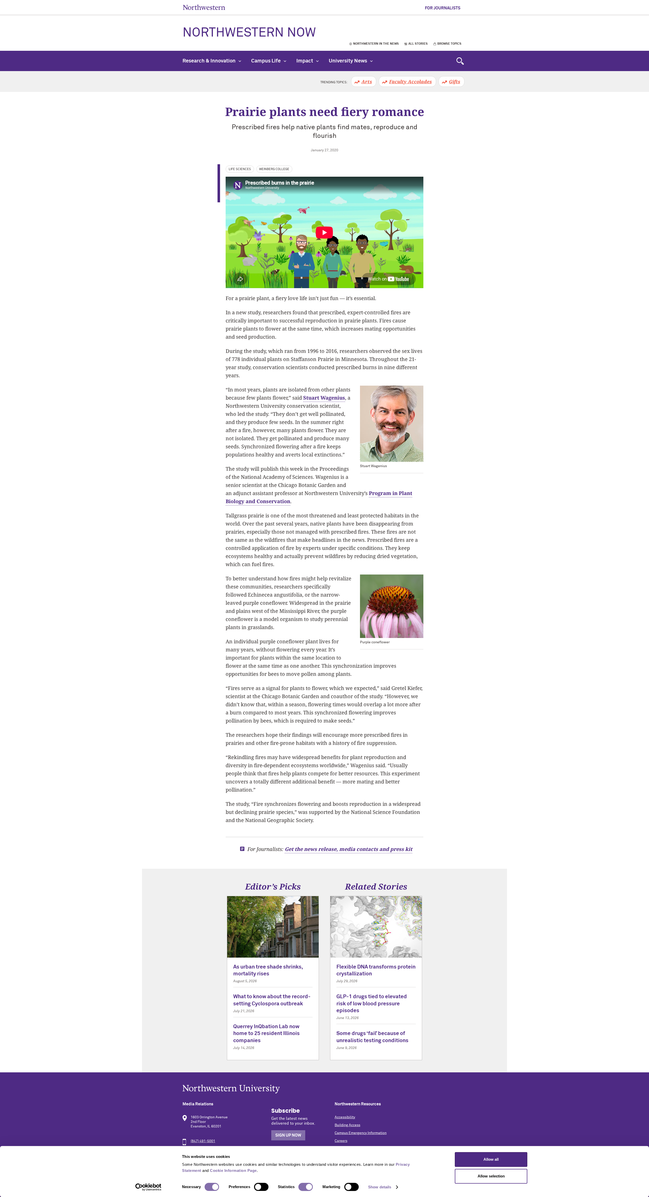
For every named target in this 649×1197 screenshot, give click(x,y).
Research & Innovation (210, 60)
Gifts (454, 81)
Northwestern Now (249, 33)
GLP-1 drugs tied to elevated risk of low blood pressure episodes (371, 1003)
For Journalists (442, 8)
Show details (379, 1187)
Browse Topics (449, 43)
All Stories (418, 43)
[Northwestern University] (324, 1089)
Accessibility (345, 1117)
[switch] (261, 1187)
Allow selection (491, 1176)
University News (348, 60)
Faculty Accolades (410, 81)
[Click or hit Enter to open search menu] (460, 61)
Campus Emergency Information (361, 1133)
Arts (367, 81)
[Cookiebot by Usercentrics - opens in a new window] (148, 1187)
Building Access (347, 1125)
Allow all (491, 1159)
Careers (341, 1141)
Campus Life (266, 60)
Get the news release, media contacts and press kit (348, 849)
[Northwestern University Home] (204, 7)
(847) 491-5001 (203, 1141)
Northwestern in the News (376, 43)
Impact (305, 60)
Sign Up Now (288, 1135)
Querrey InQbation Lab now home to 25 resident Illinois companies (266, 1033)
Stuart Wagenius (324, 397)
